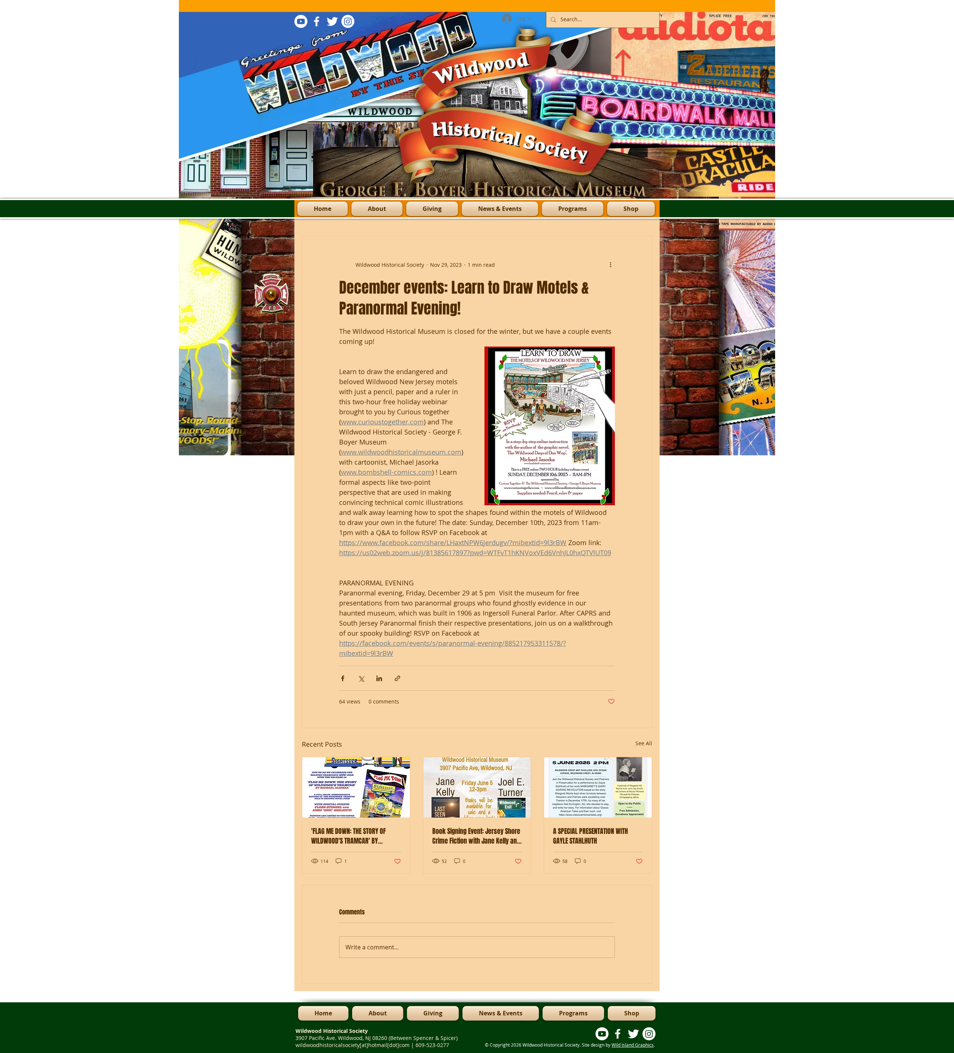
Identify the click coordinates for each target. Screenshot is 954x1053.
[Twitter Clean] (332, 21)
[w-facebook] (316, 21)
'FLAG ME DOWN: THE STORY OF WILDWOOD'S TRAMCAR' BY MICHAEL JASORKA (348, 836)
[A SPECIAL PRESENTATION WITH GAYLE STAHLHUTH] (598, 787)
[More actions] (610, 264)
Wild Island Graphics (633, 1045)
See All (643, 743)
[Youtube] (300, 21)
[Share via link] (397, 678)
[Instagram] (347, 21)
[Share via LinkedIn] (379, 678)
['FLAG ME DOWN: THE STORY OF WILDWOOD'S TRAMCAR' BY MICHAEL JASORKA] (356, 787)
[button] (572, 209)
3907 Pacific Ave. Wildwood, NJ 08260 (342, 1037)
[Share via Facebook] (342, 678)
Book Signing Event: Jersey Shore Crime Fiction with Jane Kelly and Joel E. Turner (476, 836)
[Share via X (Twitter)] (360, 678)
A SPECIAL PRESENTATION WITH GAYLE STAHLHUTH (590, 836)
